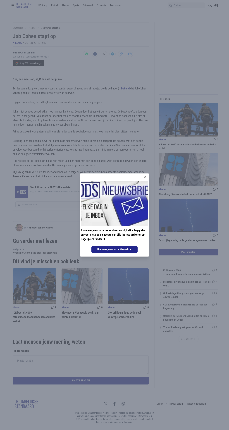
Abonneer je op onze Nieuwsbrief (114, 249)
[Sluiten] (145, 176)
